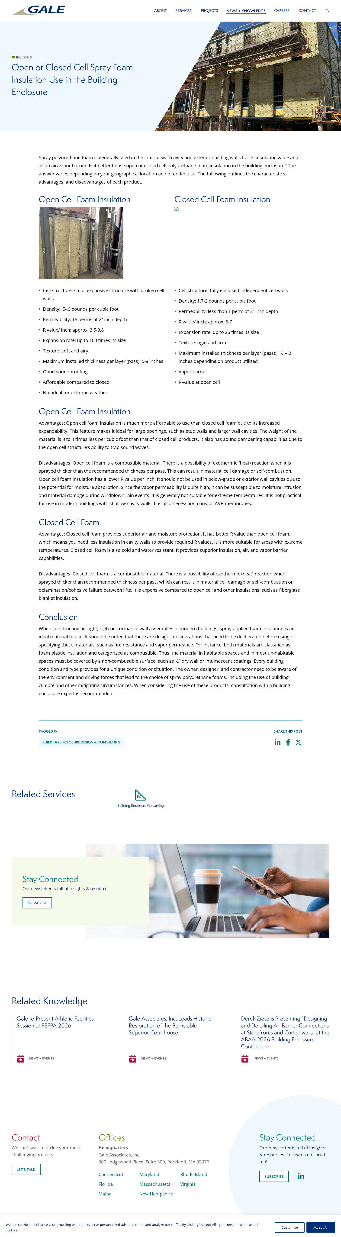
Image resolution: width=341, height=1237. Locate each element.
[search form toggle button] (327, 10)
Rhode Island (193, 1174)
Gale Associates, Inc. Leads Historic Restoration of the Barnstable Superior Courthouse (170, 1025)
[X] (298, 743)
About (160, 10)
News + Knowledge (246, 10)
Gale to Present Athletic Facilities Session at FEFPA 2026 (55, 1022)
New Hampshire (156, 1194)
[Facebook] (288, 743)
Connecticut (111, 1174)
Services (184, 10)
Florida (106, 1184)
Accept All (320, 1227)
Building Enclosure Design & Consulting (81, 742)
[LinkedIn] (278, 743)
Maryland (149, 1174)
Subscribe (37, 902)
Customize (290, 1227)
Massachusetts (154, 1184)
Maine (105, 1194)
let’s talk (26, 1169)
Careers (282, 10)
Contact (307, 10)
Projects (209, 10)
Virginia (188, 1184)
